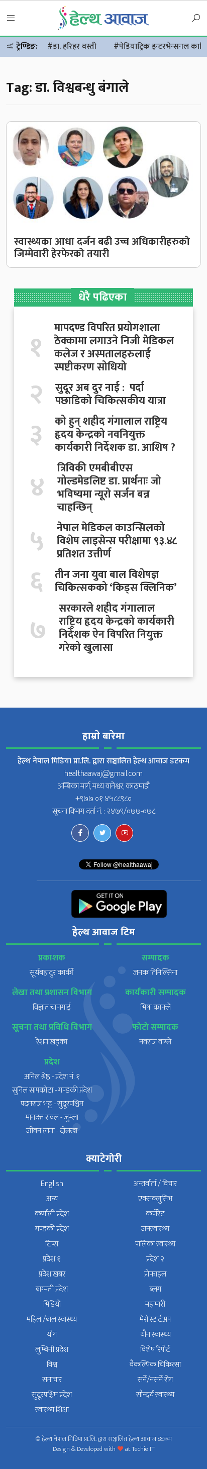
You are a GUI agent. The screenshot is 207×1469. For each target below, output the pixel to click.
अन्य (52, 1199)
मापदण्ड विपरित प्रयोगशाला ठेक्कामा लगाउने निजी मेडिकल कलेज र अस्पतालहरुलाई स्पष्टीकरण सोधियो (114, 348)
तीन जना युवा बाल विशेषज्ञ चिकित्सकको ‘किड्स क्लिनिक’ (116, 581)
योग (52, 1334)
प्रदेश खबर (52, 1274)
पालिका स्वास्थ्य (155, 1244)
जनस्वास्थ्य (155, 1229)
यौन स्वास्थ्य (155, 1334)
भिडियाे (52, 1304)
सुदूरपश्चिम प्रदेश (52, 1395)
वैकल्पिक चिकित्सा (155, 1365)
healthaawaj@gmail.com (103, 773)
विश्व (52, 1365)
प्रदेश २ (155, 1259)
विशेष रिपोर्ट (155, 1349)
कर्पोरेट (155, 1214)
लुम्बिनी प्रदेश (51, 1349)
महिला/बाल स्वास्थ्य (52, 1319)
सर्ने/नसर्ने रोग (155, 1380)
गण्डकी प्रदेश (52, 1229)
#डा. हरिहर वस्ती (71, 46)
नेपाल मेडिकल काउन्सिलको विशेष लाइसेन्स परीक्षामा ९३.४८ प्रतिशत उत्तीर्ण (117, 541)
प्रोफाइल (155, 1274)
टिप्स (51, 1244)
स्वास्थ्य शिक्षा (52, 1410)
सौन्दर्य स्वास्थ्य (155, 1395)
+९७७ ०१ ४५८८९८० (103, 799)
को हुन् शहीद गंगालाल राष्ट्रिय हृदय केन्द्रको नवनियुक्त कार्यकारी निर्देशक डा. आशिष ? (115, 434)
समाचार (52, 1380)
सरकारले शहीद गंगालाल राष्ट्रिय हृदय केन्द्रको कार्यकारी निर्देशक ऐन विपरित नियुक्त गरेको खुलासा (116, 628)
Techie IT (143, 1448)
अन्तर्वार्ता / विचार (155, 1184)
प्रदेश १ (52, 1259)
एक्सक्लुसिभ (155, 1199)
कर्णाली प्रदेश (52, 1214)
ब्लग (155, 1289)
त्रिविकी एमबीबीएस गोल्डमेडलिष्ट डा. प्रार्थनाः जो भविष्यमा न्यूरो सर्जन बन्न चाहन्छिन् (109, 488)
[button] (11, 18)
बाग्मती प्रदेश (52, 1289)
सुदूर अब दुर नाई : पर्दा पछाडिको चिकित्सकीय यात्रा (110, 394)
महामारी (155, 1304)
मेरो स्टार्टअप (155, 1319)
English (52, 1184)
